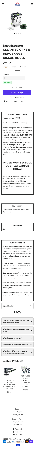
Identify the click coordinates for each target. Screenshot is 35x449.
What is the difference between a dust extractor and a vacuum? (15, 352)
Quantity (6, 75)
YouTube (18, 435)
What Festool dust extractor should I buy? (16, 330)
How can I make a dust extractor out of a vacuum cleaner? (16, 321)
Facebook (18, 429)
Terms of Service (17, 412)
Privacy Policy (18, 415)
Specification (8, 306)
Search (17, 409)
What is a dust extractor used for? (15, 345)
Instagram (18, 432)
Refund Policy (18, 422)
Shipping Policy (17, 419)
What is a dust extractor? (12, 338)
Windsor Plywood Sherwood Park (20, 439)
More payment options (17, 97)
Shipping (6, 67)
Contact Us (18, 425)
